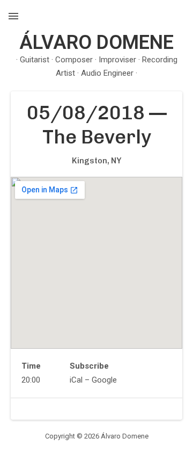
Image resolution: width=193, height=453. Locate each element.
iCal (76, 380)
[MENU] (13, 16)
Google (104, 380)
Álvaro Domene (96, 42)
